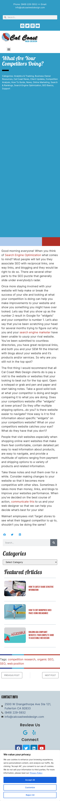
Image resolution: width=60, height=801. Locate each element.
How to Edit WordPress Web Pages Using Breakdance (40, 612)
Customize (30, 787)
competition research (22, 659)
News (29, 82)
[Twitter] (27, 26)
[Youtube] (38, 26)
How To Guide (18, 82)
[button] (8, 49)
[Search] (53, 542)
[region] (30, 775)
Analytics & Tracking (24, 76)
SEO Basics (47, 85)
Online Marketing (41, 82)
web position (15, 663)
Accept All (30, 780)
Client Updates (37, 79)
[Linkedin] (32, 26)
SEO (3, 663)
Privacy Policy (36, 773)
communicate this (22, 501)
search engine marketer (35, 332)
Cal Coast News (21, 79)
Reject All (30, 795)
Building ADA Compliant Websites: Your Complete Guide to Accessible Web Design (41, 635)
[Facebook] (22, 26)
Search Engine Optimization (27, 85)
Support (6, 88)
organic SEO (45, 659)
